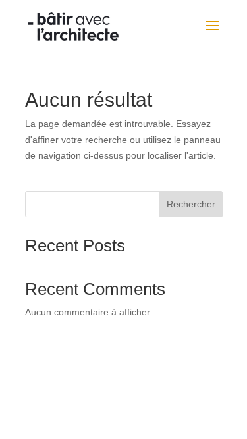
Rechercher (191, 204)
